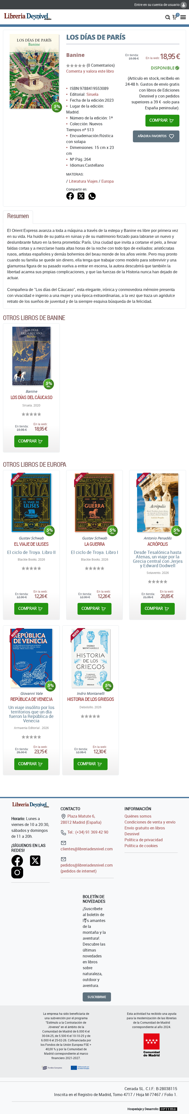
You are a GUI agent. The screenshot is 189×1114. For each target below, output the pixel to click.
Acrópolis (157, 544)
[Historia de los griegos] (90, 658)
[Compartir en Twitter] (81, 195)
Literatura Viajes (83, 181)
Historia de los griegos (90, 699)
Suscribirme (97, 997)
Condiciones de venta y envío (150, 822)
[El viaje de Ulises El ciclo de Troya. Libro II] (31, 502)
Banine (75, 55)
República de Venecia (31, 699)
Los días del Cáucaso (31, 397)
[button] (167, 16)
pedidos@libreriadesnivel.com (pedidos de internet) (87, 868)
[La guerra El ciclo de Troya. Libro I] (94, 502)
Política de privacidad (144, 839)
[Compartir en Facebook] (70, 195)
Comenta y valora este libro (90, 71)
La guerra (94, 544)
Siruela (92, 94)
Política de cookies (141, 845)
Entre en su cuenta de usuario (157, 4)
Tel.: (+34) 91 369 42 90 (87, 832)
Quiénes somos (138, 816)
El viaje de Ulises (31, 544)
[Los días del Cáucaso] (31, 356)
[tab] (18, 217)
